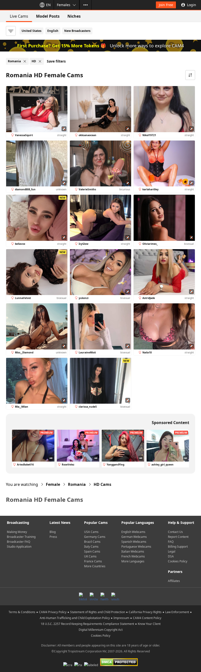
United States (31, 31)
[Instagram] (94, 596)
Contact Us (175, 532)
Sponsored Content (170, 422)
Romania (77, 484)
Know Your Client (149, 624)
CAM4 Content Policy (147, 618)
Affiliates (174, 581)
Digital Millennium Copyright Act (101, 630)
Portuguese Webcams (136, 546)
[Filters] (11, 31)
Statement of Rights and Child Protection (97, 612)
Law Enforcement (177, 612)
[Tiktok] (83, 596)
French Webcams (133, 556)
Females (63, 4)
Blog (53, 532)
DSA (171, 556)
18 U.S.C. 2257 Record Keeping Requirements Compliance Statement (87, 624)
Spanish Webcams (133, 542)
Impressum (121, 618)
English (52, 31)
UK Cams (90, 556)
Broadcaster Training (21, 537)
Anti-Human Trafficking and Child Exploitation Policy (75, 618)
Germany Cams (94, 537)
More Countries (94, 566)
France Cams (93, 561)
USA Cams (91, 532)
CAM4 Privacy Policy (52, 612)
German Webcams (134, 537)
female (53, 484)
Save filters (56, 61)
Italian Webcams (132, 551)
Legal (171, 551)
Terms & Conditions (22, 612)
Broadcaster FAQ (18, 542)
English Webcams (133, 532)
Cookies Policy (177, 561)
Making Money (17, 532)
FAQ (171, 542)
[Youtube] (115, 596)
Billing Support (178, 546)
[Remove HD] (40, 61)
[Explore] (85, 5)
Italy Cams (91, 546)
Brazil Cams (92, 542)
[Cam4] (17, 5)
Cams (102, 484)
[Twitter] (104, 596)
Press (53, 537)
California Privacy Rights (145, 612)
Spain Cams (92, 551)
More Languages (132, 561)
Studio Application (19, 546)
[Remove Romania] (25, 61)
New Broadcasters (77, 31)
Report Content (178, 537)
